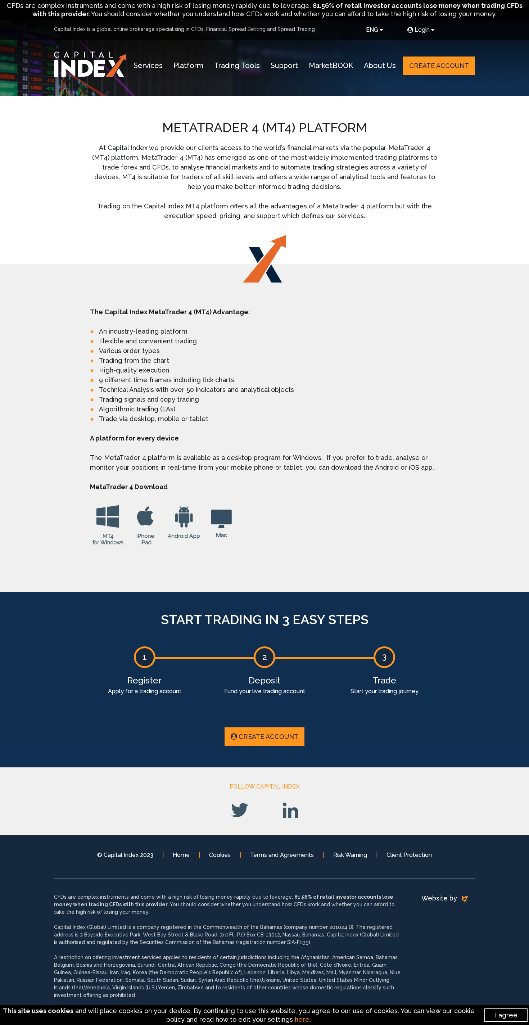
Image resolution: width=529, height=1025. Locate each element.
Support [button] (284, 65)
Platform (188, 65)
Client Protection (409, 855)
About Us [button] (380, 65)
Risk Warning (350, 855)
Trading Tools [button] (237, 65)
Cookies (220, 855)
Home (181, 855)
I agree (506, 1015)
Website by (440, 898)
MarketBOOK (331, 65)
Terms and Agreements (282, 855)
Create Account (439, 65)
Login (422, 29)
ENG (372, 29)
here (302, 1019)
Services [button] (148, 65)
